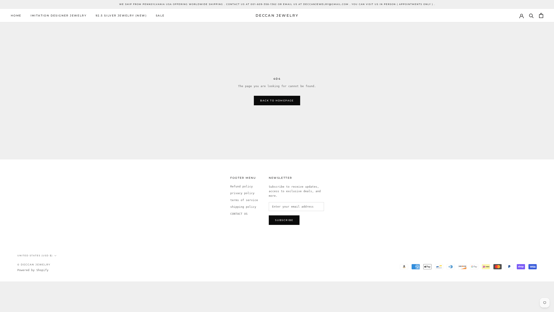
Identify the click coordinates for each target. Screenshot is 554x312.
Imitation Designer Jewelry (59, 15)
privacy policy (242, 193)
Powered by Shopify (32, 270)
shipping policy (243, 206)
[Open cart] (541, 15)
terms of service (244, 200)
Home (16, 15)
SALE (160, 15)
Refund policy (241, 186)
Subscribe (284, 220)
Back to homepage (277, 100)
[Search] (531, 15)
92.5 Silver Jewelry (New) (121, 15)
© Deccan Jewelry (33, 264)
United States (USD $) (35, 255)
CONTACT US (239, 213)
